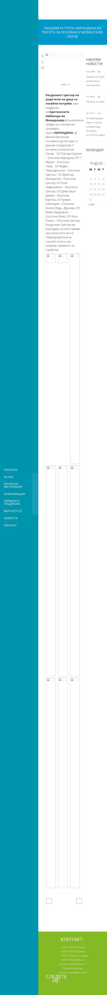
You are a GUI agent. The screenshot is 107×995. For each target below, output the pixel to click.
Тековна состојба (95, 101)
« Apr (91, 204)
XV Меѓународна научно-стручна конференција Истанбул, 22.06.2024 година (95, 127)
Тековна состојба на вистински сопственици (95, 81)
